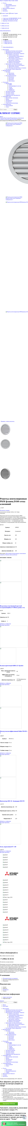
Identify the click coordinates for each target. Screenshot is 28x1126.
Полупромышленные (11, 75)
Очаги (7, 107)
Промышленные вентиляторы (13, 52)
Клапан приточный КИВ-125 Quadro (11, 759)
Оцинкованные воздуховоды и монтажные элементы (16, 57)
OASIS (10, 87)
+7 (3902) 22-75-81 (4, 23)
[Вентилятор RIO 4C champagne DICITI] (8, 870)
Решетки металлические (14, 61)
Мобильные (11, 74)
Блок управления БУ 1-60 (8, 940)
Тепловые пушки (10, 94)
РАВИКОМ (11, 90)
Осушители (8, 101)
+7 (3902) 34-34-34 (4, 25)
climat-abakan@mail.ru (5, 30)
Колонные (11, 79)
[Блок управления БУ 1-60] (10, 937)
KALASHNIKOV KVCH (15, 86)
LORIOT (11, 88)
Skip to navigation (4, 0)
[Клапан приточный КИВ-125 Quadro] (13, 740)
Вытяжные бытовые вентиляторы (14, 51)
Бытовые (8, 71)
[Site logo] (4, 13)
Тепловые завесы (10, 92)
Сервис (7, 7)
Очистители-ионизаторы (12, 103)
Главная (2, 118)
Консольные (12, 81)
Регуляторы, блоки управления (13, 69)
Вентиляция (9, 4)
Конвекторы (9, 83)
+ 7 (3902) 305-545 (4, 28)
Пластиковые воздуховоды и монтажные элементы (16, 59)
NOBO (10, 84)
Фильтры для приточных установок (17, 67)
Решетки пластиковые (14, 62)
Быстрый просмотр (4, 718)
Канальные (11, 77)
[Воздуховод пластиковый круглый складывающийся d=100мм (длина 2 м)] (10, 674)
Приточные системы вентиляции (14, 64)
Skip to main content (13, 0)
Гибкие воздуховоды (14, 54)
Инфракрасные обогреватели (13, 95)
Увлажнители (9, 100)
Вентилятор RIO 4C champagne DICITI (12, 895)
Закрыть (2, 1094)
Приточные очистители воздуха (16, 65)
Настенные (11, 73)
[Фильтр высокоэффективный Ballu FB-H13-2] (11, 800)
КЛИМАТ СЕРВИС (10, 113)
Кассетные (11, 78)
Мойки (7, 99)
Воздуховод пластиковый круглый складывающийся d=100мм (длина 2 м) (12, 700)
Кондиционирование (11, 5)
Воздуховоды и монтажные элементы (15, 53)
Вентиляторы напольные (12, 97)
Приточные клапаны (14, 66)
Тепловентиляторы (10, 91)
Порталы (9, 105)
